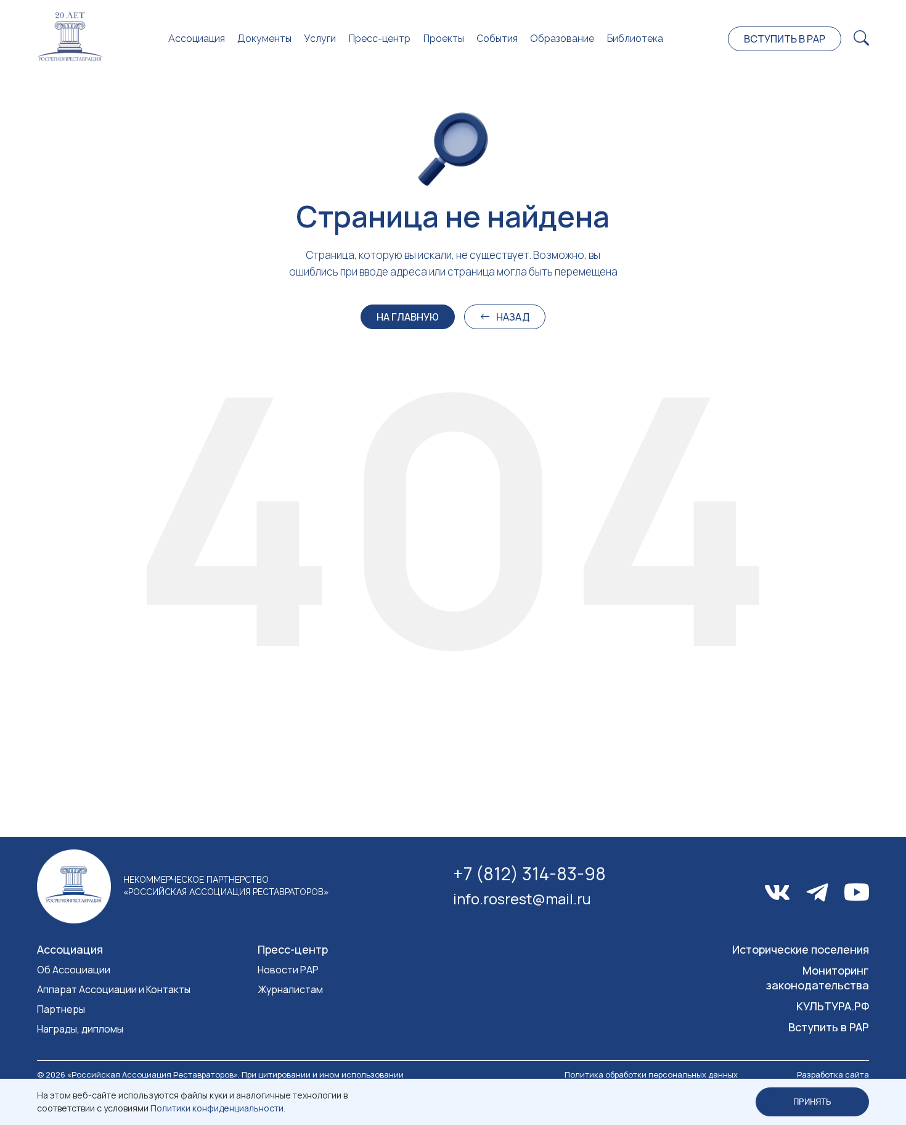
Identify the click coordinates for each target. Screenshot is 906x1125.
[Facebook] (817, 892)
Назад (512, 317)
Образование (562, 38)
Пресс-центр (379, 38)
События (497, 38)
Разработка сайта (833, 1074)
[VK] (777, 892)
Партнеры (61, 1009)
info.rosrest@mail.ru (522, 898)
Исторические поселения (800, 949)
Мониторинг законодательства (817, 977)
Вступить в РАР (784, 39)
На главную (408, 317)
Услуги (320, 38)
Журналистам (290, 989)
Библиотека (634, 38)
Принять (812, 1102)
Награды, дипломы (80, 1029)
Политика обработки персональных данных (651, 1074)
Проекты (443, 38)
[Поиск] (861, 38)
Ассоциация (196, 38)
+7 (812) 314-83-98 (529, 873)
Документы (264, 38)
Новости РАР (288, 969)
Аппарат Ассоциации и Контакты (113, 989)
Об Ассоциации (73, 969)
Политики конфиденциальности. (217, 1108)
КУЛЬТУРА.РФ (832, 1006)
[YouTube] (856, 892)
